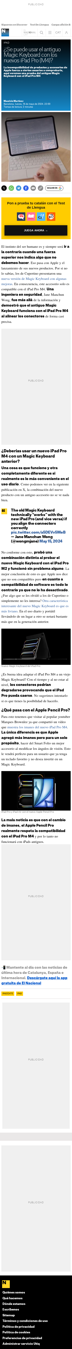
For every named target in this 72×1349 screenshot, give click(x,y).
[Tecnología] (5, 32)
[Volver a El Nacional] (29, 32)
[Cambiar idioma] (58, 32)
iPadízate (7, 994)
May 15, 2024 (50, 541)
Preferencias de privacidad (22, 1338)
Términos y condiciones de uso (25, 1321)
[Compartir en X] (4, 188)
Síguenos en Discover (14, 25)
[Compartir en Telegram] (18, 188)
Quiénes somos (13, 1292)
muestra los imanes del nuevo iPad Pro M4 (37, 727)
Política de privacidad (18, 1326)
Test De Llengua (39, 25)
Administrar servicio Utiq (21, 1343)
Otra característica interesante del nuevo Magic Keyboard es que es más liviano (35, 605)
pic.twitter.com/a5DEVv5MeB (38, 532)
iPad (19, 994)
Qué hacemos (12, 1298)
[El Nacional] (36, 1284)
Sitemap (8, 1315)
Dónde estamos (13, 1304)
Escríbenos (10, 1309)
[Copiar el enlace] (40, 188)
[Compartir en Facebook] (26, 188)
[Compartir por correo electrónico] (33, 188)
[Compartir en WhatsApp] (11, 188)
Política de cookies (16, 1332)
